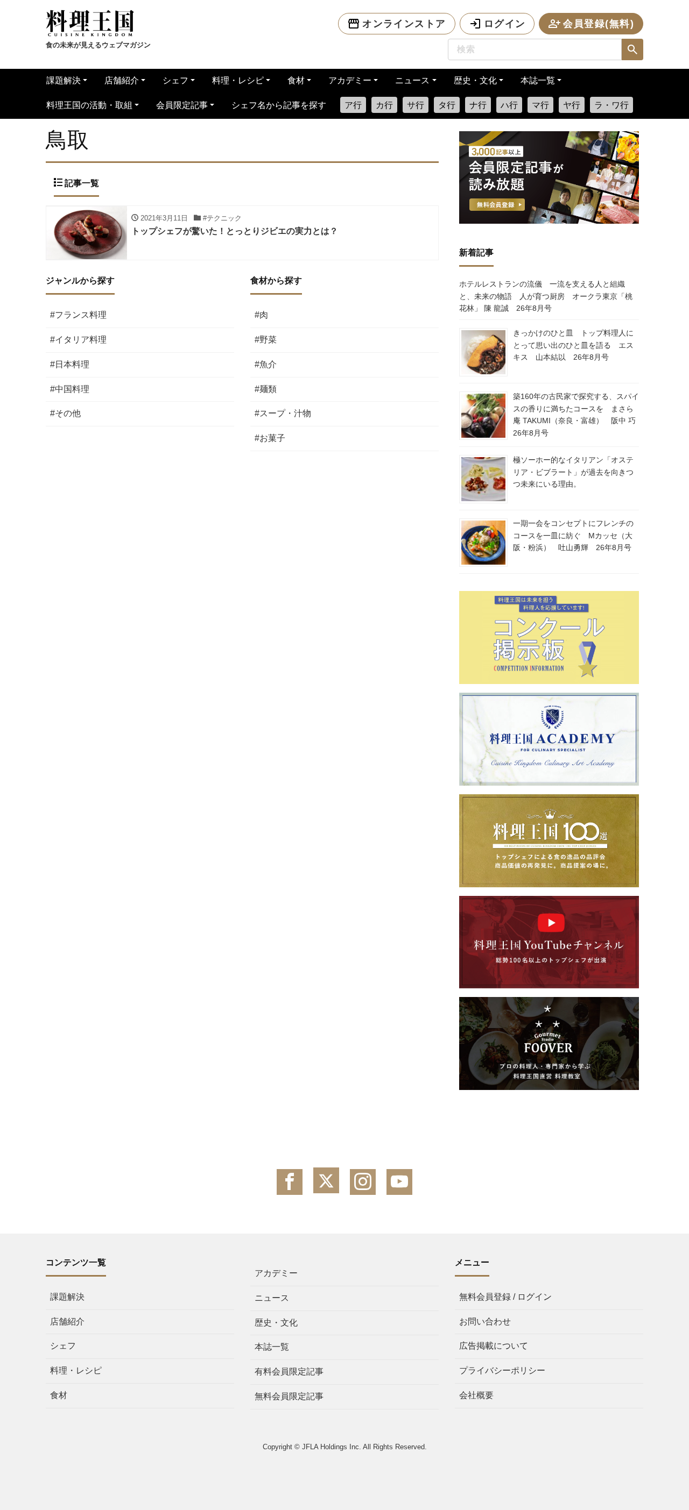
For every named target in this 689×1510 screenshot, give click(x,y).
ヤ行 (571, 105)
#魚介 (266, 364)
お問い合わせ (485, 1321)
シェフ (175, 80)
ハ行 (509, 105)
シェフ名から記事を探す (278, 105)
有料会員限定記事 (289, 1371)
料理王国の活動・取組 (89, 105)
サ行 (415, 105)
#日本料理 (69, 364)
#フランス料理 (78, 314)
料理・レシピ (238, 80)
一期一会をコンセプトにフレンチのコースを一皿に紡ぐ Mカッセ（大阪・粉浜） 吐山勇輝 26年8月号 (573, 535)
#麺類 (266, 389)
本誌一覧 (538, 80)
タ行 (446, 105)
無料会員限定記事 (289, 1396)
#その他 (65, 413)
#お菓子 (270, 438)
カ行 (384, 105)
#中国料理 (69, 389)
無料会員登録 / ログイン (505, 1296)
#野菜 (266, 339)
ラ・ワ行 (611, 105)
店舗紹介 (121, 80)
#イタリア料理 (78, 339)
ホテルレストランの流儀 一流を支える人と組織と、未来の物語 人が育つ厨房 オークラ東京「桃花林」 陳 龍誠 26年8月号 (545, 296)
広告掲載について (493, 1345)
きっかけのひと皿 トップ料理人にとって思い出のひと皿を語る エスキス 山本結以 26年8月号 (573, 345)
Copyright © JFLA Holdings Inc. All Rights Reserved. (345, 1447)
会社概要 (476, 1395)
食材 (296, 80)
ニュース (412, 80)
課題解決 (63, 80)
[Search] (632, 49)
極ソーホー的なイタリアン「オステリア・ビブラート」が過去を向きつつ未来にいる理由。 (573, 471)
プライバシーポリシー (502, 1370)
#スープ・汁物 (283, 413)
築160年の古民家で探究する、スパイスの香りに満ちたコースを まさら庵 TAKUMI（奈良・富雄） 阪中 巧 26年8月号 (578, 414)
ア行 (353, 105)
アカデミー (349, 80)
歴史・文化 (475, 80)
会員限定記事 (182, 105)
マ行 (540, 105)
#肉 (261, 314)
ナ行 (478, 105)
